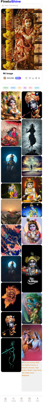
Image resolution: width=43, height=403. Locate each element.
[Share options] (19, 93)
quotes (37, 87)
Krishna (6, 87)
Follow (18, 78)
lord (19, 87)
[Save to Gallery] (19, 97)
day (25, 87)
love (30, 87)
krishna (13, 87)
